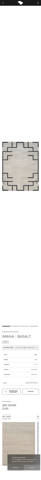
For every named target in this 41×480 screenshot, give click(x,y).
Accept (32, 467)
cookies (19, 459)
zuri (36, 359)
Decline (15, 467)
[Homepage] (20, 3)
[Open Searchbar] (38, 3)
